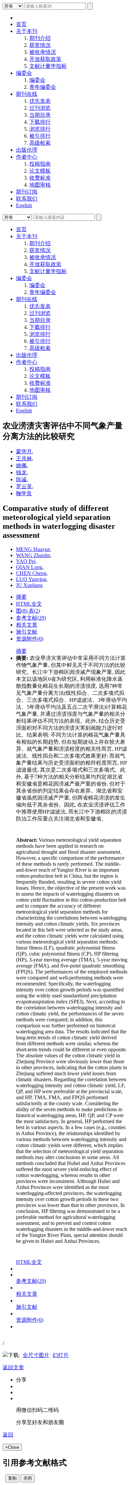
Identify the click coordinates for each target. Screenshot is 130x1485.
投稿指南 (40, 164)
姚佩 (21, 465)
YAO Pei (25, 561)
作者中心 (26, 157)
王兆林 (24, 458)
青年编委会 (42, 87)
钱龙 (21, 472)
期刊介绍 (40, 38)
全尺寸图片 (36, 1355)
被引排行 (40, 136)
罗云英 (24, 486)
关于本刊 (26, 31)
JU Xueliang (29, 585)
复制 (12, 1478)
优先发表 (40, 101)
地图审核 (40, 185)
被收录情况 (42, 52)
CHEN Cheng (31, 573)
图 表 (28, 611)
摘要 (21, 597)
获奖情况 (40, 45)
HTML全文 (29, 604)
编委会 (24, 73)
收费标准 (40, 178)
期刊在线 (26, 94)
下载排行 (40, 122)
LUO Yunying (31, 579)
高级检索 (40, 143)
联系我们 (26, 199)
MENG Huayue (33, 549)
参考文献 (31, 618)
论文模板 (40, 171)
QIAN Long (29, 567)
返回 (8, 1434)
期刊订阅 (26, 192)
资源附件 (29, 639)
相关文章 (26, 625)
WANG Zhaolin (33, 555)
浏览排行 (40, 129)
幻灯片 (61, 1355)
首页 (21, 24)
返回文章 (13, 1367)
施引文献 (26, 632)
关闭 (27, 1478)
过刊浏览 (40, 108)
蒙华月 (24, 451)
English (24, 205)
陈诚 (21, 479)
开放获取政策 (45, 59)
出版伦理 (26, 150)
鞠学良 (24, 493)
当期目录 (40, 115)
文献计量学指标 (48, 66)
